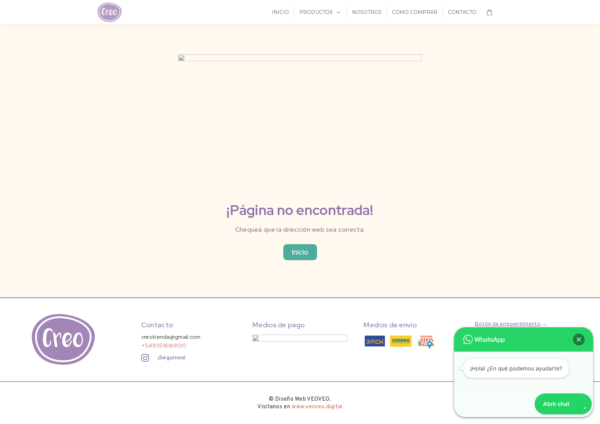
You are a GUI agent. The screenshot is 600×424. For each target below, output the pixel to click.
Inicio (300, 252)
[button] (579, 339)
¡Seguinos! (172, 357)
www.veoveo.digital (317, 406)
